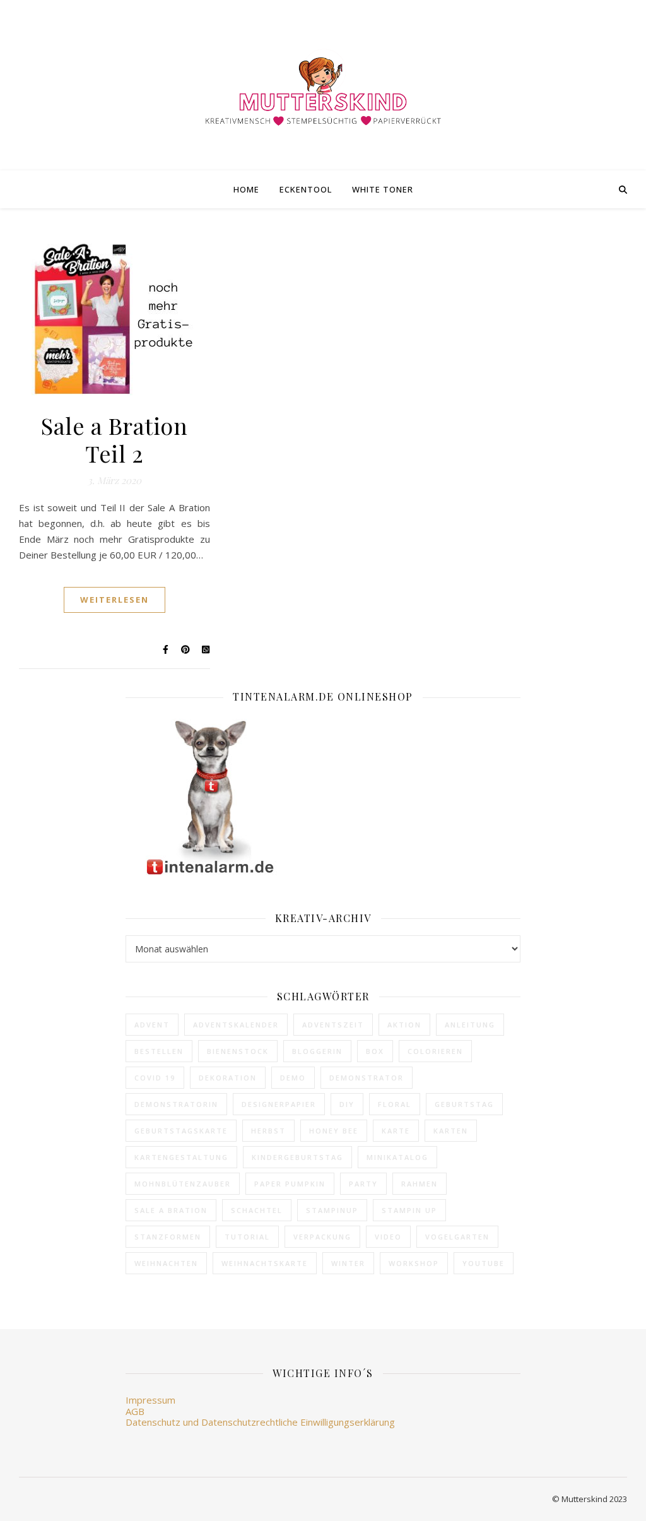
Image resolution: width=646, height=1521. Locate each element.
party (363, 1183)
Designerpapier (279, 1104)
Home (246, 189)
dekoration (228, 1077)
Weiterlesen (114, 599)
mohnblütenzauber (182, 1183)
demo (293, 1077)
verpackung (322, 1236)
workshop (414, 1263)
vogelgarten (457, 1236)
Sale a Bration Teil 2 (114, 439)
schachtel (257, 1210)
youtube (483, 1263)
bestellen (159, 1051)
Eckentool (305, 189)
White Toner (382, 189)
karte (396, 1130)
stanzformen (167, 1236)
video (388, 1236)
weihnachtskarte (264, 1263)
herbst (268, 1130)
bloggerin (317, 1051)
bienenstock (238, 1051)
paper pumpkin (290, 1183)
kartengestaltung (181, 1157)
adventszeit (333, 1024)
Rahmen (419, 1183)
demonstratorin (176, 1104)
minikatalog (397, 1157)
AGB (135, 1411)
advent (152, 1024)
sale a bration (171, 1210)
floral (394, 1104)
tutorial (247, 1236)
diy (347, 1104)
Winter (348, 1263)
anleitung (470, 1024)
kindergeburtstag (297, 1157)
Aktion (404, 1024)
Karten (450, 1130)
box (375, 1051)
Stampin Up (409, 1210)
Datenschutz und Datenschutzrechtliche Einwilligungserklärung (260, 1422)
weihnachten (166, 1263)
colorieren (435, 1051)
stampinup (332, 1210)
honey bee (333, 1130)
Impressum (150, 1400)
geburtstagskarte (181, 1130)
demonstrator (366, 1077)
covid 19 (154, 1077)
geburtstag (464, 1104)
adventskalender (236, 1024)
